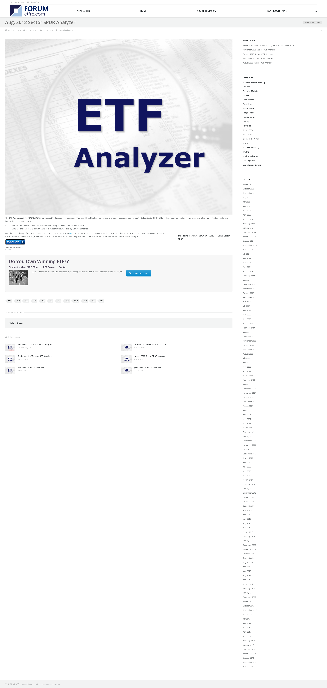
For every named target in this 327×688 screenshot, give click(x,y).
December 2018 (249, 545)
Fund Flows (247, 104)
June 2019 (247, 519)
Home (307, 22)
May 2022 (247, 367)
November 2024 (249, 236)
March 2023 (248, 323)
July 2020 (246, 462)
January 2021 (248, 436)
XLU (85, 301)
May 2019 (247, 523)
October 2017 (248, 606)
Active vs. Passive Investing (254, 82)
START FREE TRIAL (140, 273)
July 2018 (246, 566)
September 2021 (249, 401)
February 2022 (249, 380)
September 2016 (249, 662)
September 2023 (249, 297)
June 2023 (247, 310)
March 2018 (248, 584)
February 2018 (249, 588)
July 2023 (246, 306)
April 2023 (247, 319)
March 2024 (248, 271)
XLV (93, 301)
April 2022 (247, 371)
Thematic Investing (251, 147)
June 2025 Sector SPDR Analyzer (148, 367)
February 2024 (249, 275)
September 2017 (249, 610)
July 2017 (246, 619)
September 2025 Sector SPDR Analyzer (35, 356)
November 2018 (249, 549)
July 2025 (246, 202)
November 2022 (249, 341)
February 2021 (249, 432)
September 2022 (249, 349)
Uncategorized (249, 160)
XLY (101, 301)
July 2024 (246, 254)
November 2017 (249, 601)
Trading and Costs (250, 156)
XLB (18, 301)
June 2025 (247, 206)
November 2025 (249, 184)
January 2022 (248, 384)
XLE (34, 301)
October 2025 (248, 189)
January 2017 (248, 645)
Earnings (246, 86)
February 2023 (249, 328)
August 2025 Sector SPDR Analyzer (149, 356)
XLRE (76, 301)
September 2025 (249, 193)
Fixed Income (248, 100)
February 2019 (249, 536)
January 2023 (248, 332)
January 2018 (248, 593)
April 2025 (247, 215)
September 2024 (249, 245)
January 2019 (248, 540)
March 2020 (248, 480)
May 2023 (247, 315)
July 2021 (246, 410)
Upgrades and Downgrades (254, 165)
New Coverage (249, 117)
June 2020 (247, 467)
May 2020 (247, 471)
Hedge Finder (248, 113)
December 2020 (249, 441)
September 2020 (249, 454)
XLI (51, 301)
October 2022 (248, 345)
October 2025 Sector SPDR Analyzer (150, 344)
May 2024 (247, 262)
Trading (246, 152)
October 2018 (248, 553)
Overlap (246, 121)
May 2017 (247, 627)
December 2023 (249, 284)
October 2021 (248, 397)
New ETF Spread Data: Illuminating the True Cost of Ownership (269, 45)
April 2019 (247, 527)
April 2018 (247, 580)
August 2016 (248, 666)
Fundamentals (249, 108)
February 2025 (249, 223)
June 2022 (247, 362)
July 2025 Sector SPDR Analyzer (32, 367)
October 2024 (248, 241)
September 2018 (249, 558)
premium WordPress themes (50, 684)
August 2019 (248, 510)
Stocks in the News (251, 139)
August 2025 (248, 197)
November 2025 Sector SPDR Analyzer (35, 344)
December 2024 (249, 232)
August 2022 (248, 354)
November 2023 (249, 288)
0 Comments (31, 30)
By (66, 30)
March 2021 (248, 427)
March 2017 (248, 636)
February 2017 (249, 640)
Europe (246, 95)
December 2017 (249, 597)
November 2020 (249, 445)
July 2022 (246, 358)
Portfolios (247, 126)
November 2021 (249, 393)
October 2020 (248, 449)
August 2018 (248, 562)
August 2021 (248, 406)
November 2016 (249, 653)
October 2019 (248, 501)
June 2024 (247, 258)
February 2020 (249, 484)
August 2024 (248, 249)
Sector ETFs (316, 22)
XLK (59, 301)
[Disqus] (118, 411)
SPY (9, 301)
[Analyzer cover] (118, 127)
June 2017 (247, 623)
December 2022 (249, 336)
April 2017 (247, 632)
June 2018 (247, 571)
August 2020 (248, 458)
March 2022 (248, 375)
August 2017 (248, 614)
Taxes (245, 143)
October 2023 (248, 293)
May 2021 (247, 419)
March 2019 (248, 532)
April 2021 (247, 423)
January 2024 (248, 280)
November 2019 (249, 497)
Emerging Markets (250, 91)
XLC (70, 233)
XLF (43, 301)
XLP (67, 301)
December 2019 (249, 493)
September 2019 (249, 506)
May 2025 (247, 210)
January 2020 (248, 488)
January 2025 (248, 228)
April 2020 (247, 475)
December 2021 (249, 388)
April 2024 (247, 267)
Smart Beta (247, 134)
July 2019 (246, 514)
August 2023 (248, 301)
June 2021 (247, 414)
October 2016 (248, 658)
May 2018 (247, 575)
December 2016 (249, 649)
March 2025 (248, 219)
